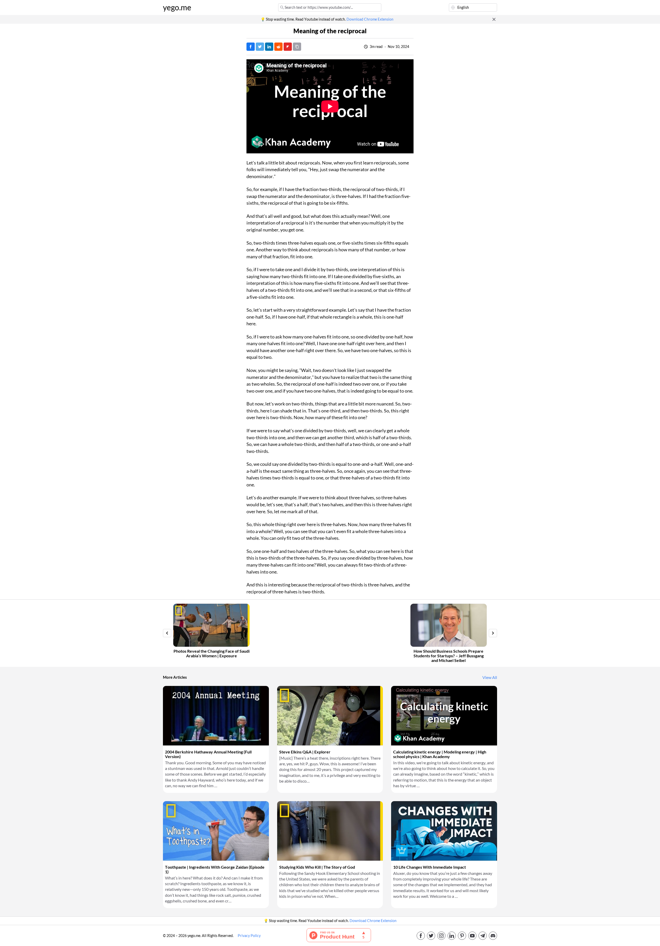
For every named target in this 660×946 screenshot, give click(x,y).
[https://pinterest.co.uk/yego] (462, 936)
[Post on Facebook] (250, 47)
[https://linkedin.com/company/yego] (452, 936)
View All (489, 677)
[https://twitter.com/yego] (431, 936)
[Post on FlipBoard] (288, 47)
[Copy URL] (297, 47)
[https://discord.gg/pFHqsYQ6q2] (493, 936)
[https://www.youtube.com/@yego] (472, 936)
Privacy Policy (249, 936)
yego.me (177, 7)
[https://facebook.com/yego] (421, 936)
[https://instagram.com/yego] (441, 936)
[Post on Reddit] (278, 47)
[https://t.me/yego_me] (482, 936)
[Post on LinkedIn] (269, 47)
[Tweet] (260, 47)
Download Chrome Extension (369, 19)
